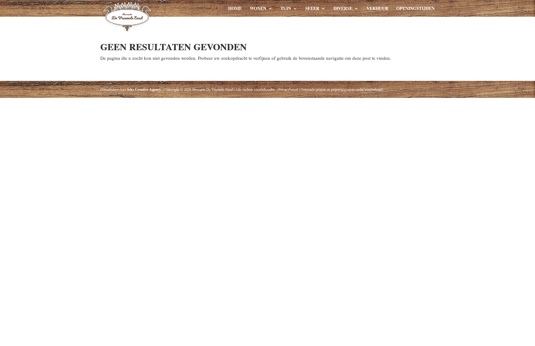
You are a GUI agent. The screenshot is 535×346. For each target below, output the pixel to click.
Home (235, 8)
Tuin (286, 8)
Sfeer (312, 8)
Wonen (258, 8)
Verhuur (377, 8)
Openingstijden (415, 8)
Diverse (342, 8)
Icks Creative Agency (144, 89)
